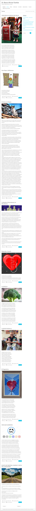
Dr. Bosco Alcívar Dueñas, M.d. (7, 64)
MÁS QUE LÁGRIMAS (7, 425)
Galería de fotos (25, 6)
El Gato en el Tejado (6, 102)
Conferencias (15, 6)
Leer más (20, 97)
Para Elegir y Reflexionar (8, 70)
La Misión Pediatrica (7, 328)
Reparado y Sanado (6, 251)
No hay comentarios (9, 97)
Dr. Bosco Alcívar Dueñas (10, 3)
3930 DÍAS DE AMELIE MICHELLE (10, 15)
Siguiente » (19, 506)
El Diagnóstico (5, 369)
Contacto (30, 6)
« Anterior (4, 506)
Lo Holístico (4, 286)
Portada (29, 11)
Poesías (7, 6)
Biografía (4, 6)
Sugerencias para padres (6, 8)
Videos (11, 6)
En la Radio (20, 6)
